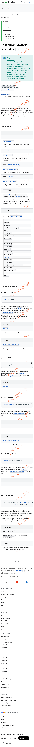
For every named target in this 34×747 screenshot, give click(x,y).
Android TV (4, 647)
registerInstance (9, 195)
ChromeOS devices (6, 642)
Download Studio (6, 687)
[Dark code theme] (31, 298)
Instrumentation (13, 164)
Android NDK (5, 690)
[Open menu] (3, 2)
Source (3, 600)
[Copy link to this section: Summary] (12, 126)
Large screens (5, 636)
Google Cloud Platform (7, 725)
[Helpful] (12, 17)
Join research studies (7, 705)
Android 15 (4, 660)
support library (11, 60)
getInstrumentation (9, 169)
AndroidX (18, 64)
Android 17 (4, 655)
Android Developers (6, 14)
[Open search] (21, 2)
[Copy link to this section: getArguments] (14, 293)
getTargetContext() (17, 471)
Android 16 (4, 658)
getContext (7, 155)
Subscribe (23, 738)
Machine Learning (6, 618)
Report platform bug (6, 697)
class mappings (19, 78)
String (6, 257)
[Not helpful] (15, 17)
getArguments (7, 141)
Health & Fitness (5, 621)
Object (10, 90)
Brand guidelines (18, 734)
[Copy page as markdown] (22, 49)
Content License (19, 570)
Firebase (3, 722)
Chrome (3, 719)
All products (4, 728)
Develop (16, 14)
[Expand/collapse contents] (11, 22)
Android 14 (4, 663)
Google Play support (6, 703)
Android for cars (5, 645)
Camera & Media (6, 623)
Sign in (30, 2)
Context (10, 151)
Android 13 (4, 666)
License (9, 734)
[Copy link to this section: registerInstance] (16, 496)
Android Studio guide (7, 679)
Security (3, 597)
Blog (2, 605)
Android (3, 591)
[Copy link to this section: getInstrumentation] (18, 398)
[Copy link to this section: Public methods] (18, 287)
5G (2, 629)
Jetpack (9, 66)
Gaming (3, 615)
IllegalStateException (11, 344)
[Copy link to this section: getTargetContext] (17, 454)
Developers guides (6, 681)
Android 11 (4, 671)
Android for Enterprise (7, 594)
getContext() (14, 376)
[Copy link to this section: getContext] (12, 358)
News (2, 602)
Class (10, 236)
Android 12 (4, 669)
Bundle (10, 137)
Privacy (3, 626)
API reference (7, 8)
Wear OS (3, 639)
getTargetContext (9, 181)
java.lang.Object (6, 94)
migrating (21, 70)
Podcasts (3, 608)
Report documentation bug (8, 700)
